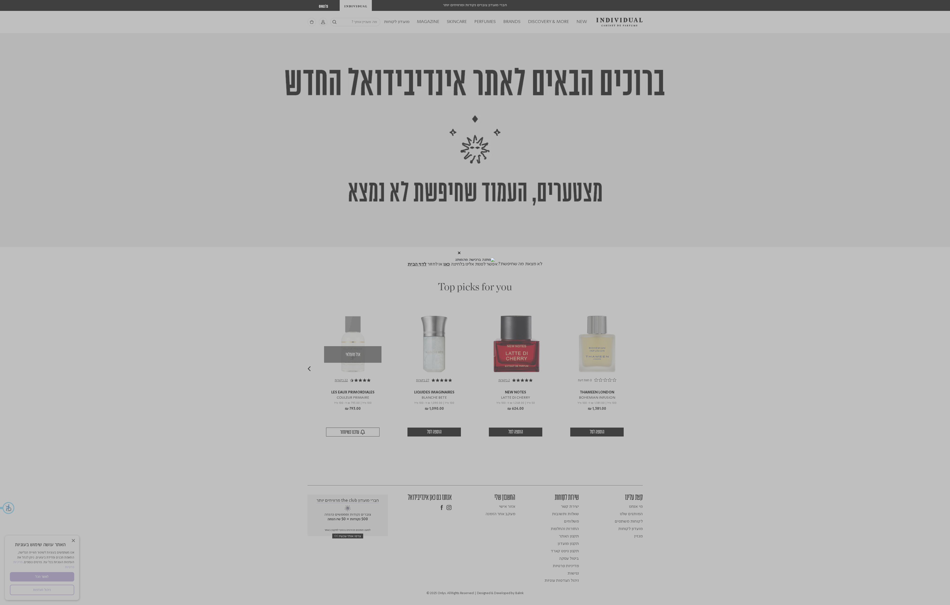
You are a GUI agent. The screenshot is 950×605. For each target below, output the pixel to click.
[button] (459, 253)
